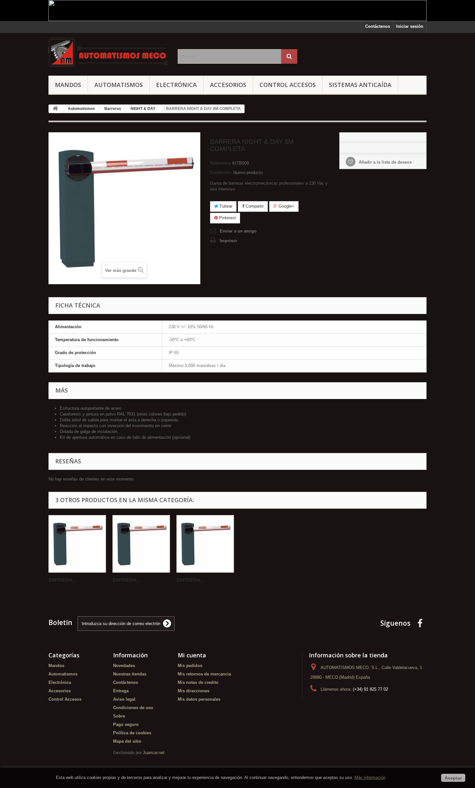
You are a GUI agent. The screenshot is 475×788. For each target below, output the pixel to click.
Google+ (285, 206)
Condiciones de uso (133, 707)
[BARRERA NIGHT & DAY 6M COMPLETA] (205, 544)
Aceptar (453, 778)
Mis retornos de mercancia (204, 674)
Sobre (119, 716)
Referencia (220, 163)
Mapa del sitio (127, 741)
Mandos (68, 85)
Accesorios (228, 85)
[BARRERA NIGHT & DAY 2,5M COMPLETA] (77, 544)
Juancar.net (153, 752)
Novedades (124, 665)
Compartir (254, 206)
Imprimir (228, 240)
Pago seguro (126, 724)
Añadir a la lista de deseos (384, 162)
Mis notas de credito (198, 682)
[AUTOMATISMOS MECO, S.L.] (108, 53)
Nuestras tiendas (129, 674)
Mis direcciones (193, 690)
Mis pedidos (190, 665)
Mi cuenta (192, 655)
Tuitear (225, 206)
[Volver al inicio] (55, 109)
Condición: (221, 172)
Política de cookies (132, 732)
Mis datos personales (199, 699)
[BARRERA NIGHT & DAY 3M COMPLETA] (141, 544)
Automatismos (118, 85)
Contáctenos (377, 26)
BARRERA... (62, 580)
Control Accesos (287, 85)
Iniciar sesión (409, 26)
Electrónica (176, 85)
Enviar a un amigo (238, 231)
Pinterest (227, 217)
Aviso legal (124, 699)
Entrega (121, 690)
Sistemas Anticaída (360, 85)
